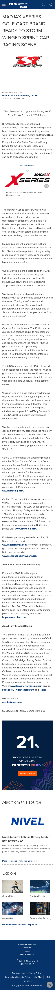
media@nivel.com (12, 702)
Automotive (7, 918)
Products (27, 947)
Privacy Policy (34, 973)
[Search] (51, 4)
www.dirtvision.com (25, 528)
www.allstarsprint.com (14, 544)
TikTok (42, 690)
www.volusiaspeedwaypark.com (19, 556)
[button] (27, 63)
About (27, 951)
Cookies (28, 980)
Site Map (38, 977)
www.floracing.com (12, 490)
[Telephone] (43, 4)
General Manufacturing (40, 918)
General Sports (9, 896)
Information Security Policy (17, 977)
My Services (26, 954)
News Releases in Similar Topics (18, 924)
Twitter (18, 690)
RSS (48, 977)
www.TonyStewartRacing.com (26, 686)
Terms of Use (18, 973)
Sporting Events (37, 896)
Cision (33, 985)
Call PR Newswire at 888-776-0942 (28, 962)
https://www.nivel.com (14, 617)
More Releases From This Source (18, 860)
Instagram (28, 690)
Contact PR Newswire (27, 944)
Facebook (7, 690)
